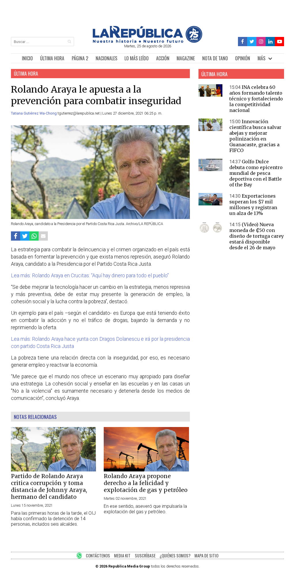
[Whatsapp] (34, 236)
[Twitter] (251, 42)
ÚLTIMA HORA (52, 58)
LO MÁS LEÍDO (136, 58)
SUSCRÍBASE (145, 556)
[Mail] (43, 236)
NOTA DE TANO (215, 58)
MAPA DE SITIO (206, 556)
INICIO (27, 58)
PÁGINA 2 (80, 58)
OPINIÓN (242, 58)
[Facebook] (242, 42)
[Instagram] (261, 42)
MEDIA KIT (122, 556)
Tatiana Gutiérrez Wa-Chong (34, 113)
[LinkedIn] (270, 42)
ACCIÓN (162, 58)
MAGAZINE (186, 58)
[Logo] (147, 41)
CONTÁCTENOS (98, 556)
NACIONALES (106, 58)
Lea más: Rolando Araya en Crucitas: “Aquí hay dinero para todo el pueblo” (90, 275)
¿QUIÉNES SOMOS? (175, 556)
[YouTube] (279, 42)
